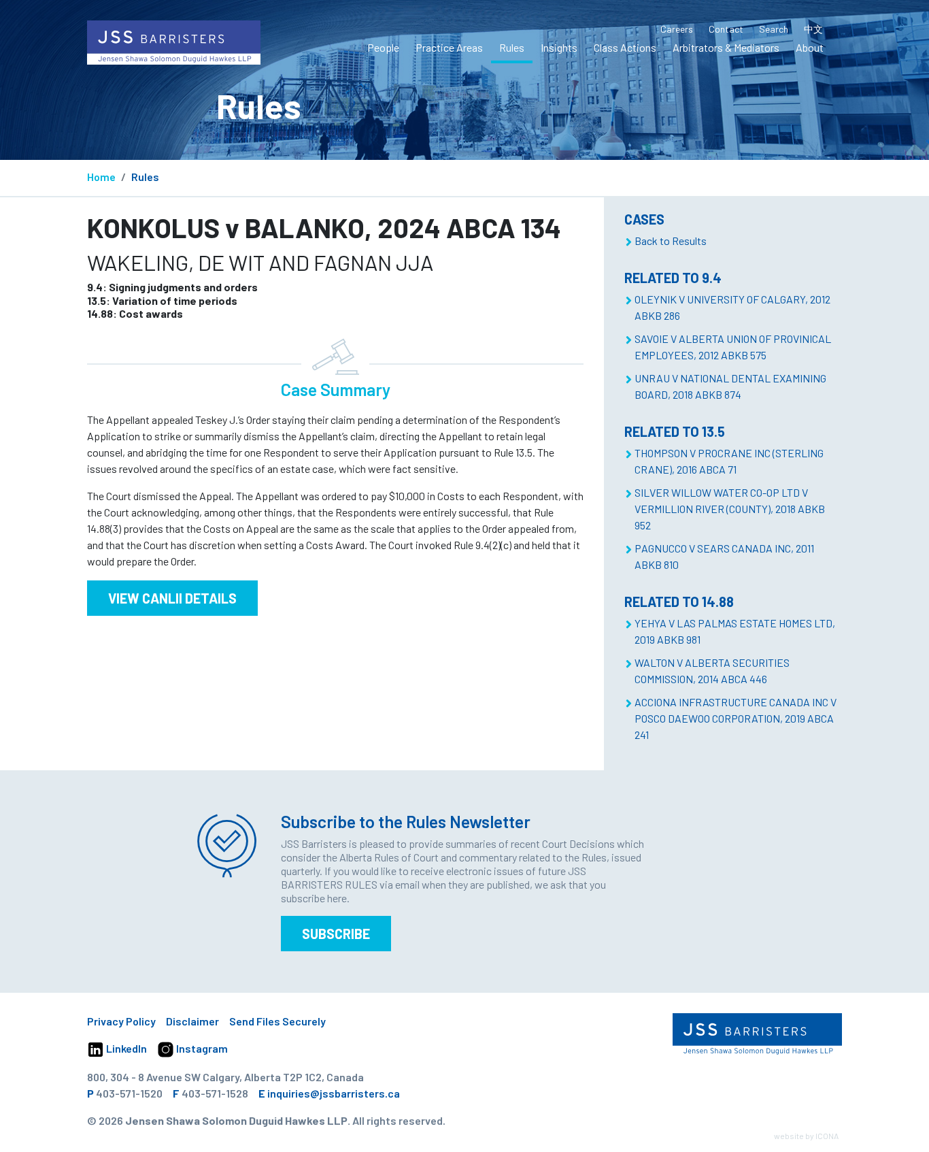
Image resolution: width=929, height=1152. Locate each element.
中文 (813, 29)
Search (773, 29)
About (810, 47)
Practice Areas (449, 47)
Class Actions (625, 47)
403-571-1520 (129, 1093)
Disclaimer (192, 1021)
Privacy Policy (121, 1021)
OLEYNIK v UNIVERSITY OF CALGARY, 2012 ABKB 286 (732, 307)
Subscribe (336, 933)
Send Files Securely (277, 1021)
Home (101, 176)
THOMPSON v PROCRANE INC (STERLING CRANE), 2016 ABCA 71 (729, 461)
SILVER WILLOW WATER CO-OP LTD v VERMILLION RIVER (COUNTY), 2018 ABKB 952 (730, 508)
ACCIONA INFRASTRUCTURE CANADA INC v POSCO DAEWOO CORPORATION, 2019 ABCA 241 (736, 718)
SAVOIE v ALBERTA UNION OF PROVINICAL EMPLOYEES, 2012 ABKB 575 (733, 346)
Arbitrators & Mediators (726, 47)
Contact (726, 29)
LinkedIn (125, 1048)
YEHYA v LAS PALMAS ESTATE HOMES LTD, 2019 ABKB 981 (735, 631)
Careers (676, 29)
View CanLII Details (172, 598)
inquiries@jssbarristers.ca (333, 1093)
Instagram (201, 1048)
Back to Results (671, 240)
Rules (511, 47)
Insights (559, 47)
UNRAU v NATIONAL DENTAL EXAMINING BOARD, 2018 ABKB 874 (730, 386)
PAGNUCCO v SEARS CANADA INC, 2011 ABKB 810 (724, 556)
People (383, 47)
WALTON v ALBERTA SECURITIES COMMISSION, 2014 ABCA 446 (712, 670)
